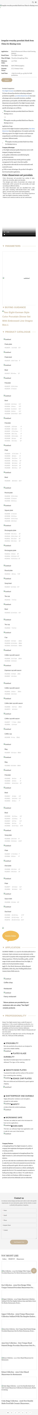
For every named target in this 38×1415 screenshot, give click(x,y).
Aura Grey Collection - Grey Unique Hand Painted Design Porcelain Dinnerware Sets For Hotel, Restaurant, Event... (18, 1344)
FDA (9, 1035)
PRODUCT (11, 1259)
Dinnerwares (20, 1259)
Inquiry (7, 80)
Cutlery (4, 1259)
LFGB (15, 1035)
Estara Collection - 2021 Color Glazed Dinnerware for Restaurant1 (15, 1373)
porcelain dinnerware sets (22, 96)
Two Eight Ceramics (8, 91)
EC (6, 1035)
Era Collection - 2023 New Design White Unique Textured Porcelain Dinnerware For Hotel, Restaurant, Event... (17, 1286)
